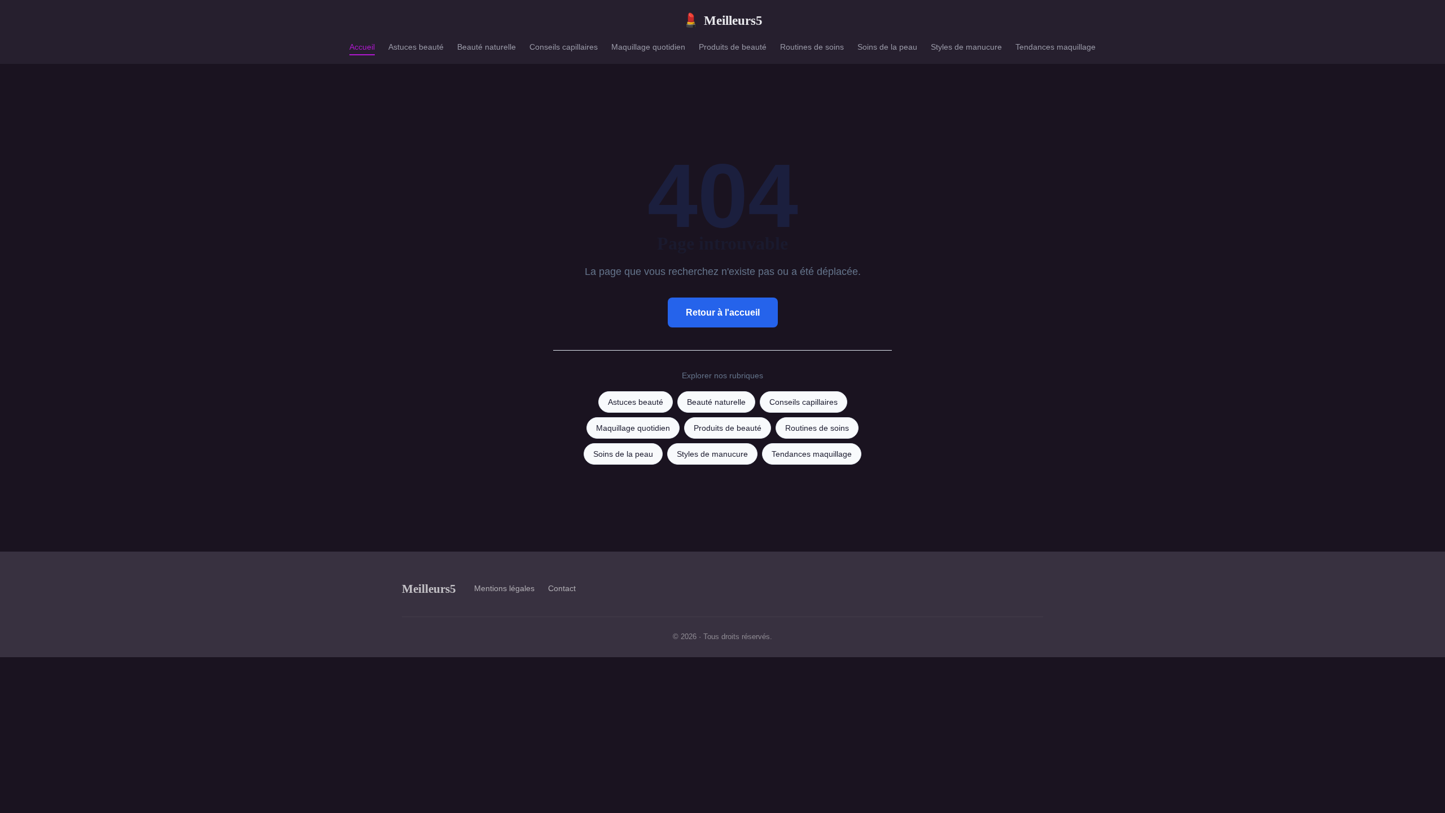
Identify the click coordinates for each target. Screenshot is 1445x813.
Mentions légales (504, 588)
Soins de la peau (887, 46)
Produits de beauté (733, 46)
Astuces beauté (416, 46)
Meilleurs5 (722, 20)
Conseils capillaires (563, 46)
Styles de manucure (966, 46)
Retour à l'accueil (723, 312)
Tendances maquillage (1055, 46)
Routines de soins (812, 46)
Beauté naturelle (486, 46)
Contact (562, 588)
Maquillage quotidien (648, 46)
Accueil (362, 46)
